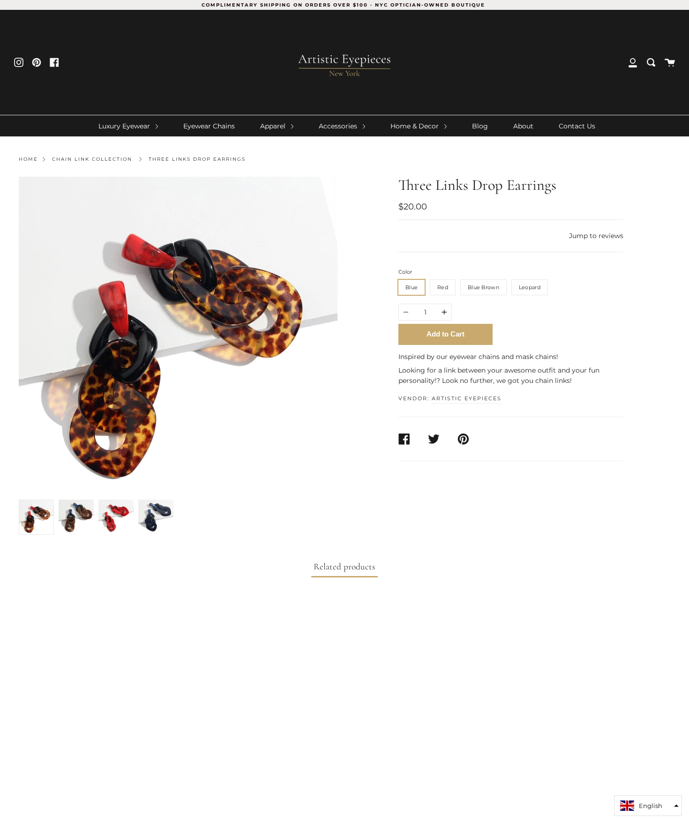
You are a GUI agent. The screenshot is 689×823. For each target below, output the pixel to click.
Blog (480, 126)
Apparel (273, 126)
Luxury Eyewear (125, 126)
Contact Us (577, 126)
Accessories (339, 126)
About (523, 126)
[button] (648, 805)
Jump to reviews (596, 236)
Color (405, 272)
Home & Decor (415, 126)
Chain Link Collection (92, 159)
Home (28, 159)
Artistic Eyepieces (467, 398)
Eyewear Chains (209, 126)
